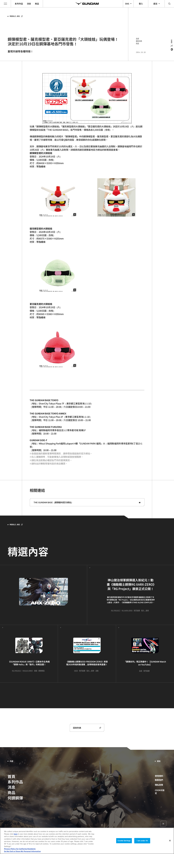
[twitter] (171, 46)
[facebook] (171, 49)
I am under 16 (142, 841)
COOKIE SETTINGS (161, 791)
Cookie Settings (124, 841)
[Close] (170, 840)
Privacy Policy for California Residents (20, 849)
